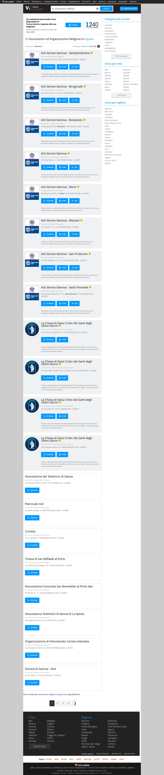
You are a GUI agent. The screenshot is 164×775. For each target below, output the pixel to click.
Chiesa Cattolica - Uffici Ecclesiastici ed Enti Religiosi (57, 329)
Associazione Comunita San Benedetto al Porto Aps (59, 586)
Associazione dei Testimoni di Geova (49, 476)
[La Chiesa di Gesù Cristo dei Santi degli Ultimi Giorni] (32, 329)
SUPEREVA (132, 1)
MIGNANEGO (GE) (52, 593)
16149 (64, 59)
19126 (74, 370)
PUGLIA (107, 143)
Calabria (85, 723)
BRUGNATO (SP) (50, 538)
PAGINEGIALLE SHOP (51, 1)
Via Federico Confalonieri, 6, (52, 332)
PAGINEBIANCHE (74, 1)
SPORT (56, 759)
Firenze (126, 76)
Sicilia (84, 740)
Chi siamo (60, 770)
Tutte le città (121, 95)
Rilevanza (84, 46)
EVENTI (121, 759)
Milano (126, 78)
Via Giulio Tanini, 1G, (49, 93)
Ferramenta (110, 40)
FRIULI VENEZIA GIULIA (113, 123)
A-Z (91, 46)
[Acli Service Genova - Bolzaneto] (32, 126)
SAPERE (78, 759)
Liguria (111, 729)
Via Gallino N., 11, (32, 593)
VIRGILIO (27, 1)
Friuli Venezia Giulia (117, 726)
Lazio (83, 729)
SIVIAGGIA (102, 1)
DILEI (94, 1)
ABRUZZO (108, 109)
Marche (111, 732)
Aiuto (105, 770)
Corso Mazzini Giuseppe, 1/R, (37, 565)
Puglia (84, 738)
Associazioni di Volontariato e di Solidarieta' (54, 157)
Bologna (127, 70)
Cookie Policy (83, 770)
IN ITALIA (105, 759)
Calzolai (108, 28)
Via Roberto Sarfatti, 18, (50, 193)
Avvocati (108, 25)
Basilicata (112, 720)
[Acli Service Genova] (32, 159)
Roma (107, 87)
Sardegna (112, 738)
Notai (107, 45)
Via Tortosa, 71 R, (48, 227)
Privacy (75, 770)
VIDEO (71, 759)
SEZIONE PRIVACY (129, 754)
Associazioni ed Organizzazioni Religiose (37, 480)
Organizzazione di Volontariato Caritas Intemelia (57, 641)
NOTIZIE (49, 759)
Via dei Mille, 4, (31, 675)
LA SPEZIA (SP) (83, 370)
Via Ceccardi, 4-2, (48, 409)
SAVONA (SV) (57, 483)
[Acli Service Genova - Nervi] (32, 193)
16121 (57, 409)
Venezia (108, 90)
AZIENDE (114, 759)
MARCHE (108, 135)
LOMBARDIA (109, 132)
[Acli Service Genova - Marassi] (32, 226)
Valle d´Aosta (88, 746)
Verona (126, 90)
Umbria (111, 743)
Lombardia (86, 732)
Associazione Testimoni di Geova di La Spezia (54, 614)
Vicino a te (38, 46)
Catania (108, 76)
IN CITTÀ (97, 759)
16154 (79, 294)
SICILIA (107, 149)
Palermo (108, 84)
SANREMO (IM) (72, 447)
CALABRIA (108, 114)
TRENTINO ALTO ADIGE (113, 155)
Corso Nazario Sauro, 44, (51, 447)
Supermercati (110, 48)
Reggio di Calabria (130, 84)
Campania (113, 723)
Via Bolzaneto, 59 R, (49, 126)
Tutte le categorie (121, 56)
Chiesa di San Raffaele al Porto (45, 559)
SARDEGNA (109, 146)
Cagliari (126, 73)
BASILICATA (109, 112)
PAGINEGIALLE (37, 1)
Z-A (95, 46)
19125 (42, 620)
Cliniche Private (111, 37)
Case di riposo (110, 34)
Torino (126, 87)
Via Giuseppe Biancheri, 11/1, (53, 294)
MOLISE (107, 137)
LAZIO (107, 126)
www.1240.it (30, 32)
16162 (67, 126)
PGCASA (63, 1)
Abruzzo (85, 720)
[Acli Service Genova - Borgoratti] (32, 92)
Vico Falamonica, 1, (49, 160)
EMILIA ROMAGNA (111, 120)
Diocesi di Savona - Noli (40, 669)
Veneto (111, 746)
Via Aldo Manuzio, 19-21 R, (52, 260)
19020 (41, 538)
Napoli (107, 81)
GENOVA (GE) (72, 59)
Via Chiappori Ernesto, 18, (35, 648)
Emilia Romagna (89, 726)
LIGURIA (82, 59)
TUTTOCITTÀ (86, 1)
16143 (65, 260)
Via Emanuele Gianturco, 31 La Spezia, (56, 370)
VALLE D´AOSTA (110, 161)
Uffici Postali (110, 51)
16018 (41, 593)
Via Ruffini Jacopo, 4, (33, 510)
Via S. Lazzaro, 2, (32, 538)
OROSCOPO (87, 759)
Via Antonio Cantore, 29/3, (51, 59)
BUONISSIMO (122, 1)
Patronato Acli (34, 504)
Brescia (108, 73)
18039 (44, 510)
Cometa (30, 531)
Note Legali (68, 770)
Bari (106, 70)
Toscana (112, 740)
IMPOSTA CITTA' (116, 754)
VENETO (108, 163)
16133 (60, 93)
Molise (84, 735)
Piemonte (112, 735)
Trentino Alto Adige (90, 743)
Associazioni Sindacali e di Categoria (52, 56)
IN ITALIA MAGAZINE (102, 754)
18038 (63, 447)
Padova (126, 81)
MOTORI (64, 759)
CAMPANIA (109, 117)
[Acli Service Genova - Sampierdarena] (32, 59)
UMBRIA (108, 158)
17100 (49, 483)
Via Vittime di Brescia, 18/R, (36, 483)
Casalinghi (109, 31)
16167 (67, 193)
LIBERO (18, 1)
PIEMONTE (108, 140)
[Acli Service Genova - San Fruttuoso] (32, 260)
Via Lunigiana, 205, (32, 620)
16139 (57, 227)
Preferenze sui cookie (95, 770)
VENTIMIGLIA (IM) (54, 510)
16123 (59, 160)
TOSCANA (108, 152)
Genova (108, 78)
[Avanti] (74, 703)
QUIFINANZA (112, 1)
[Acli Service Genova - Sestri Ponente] (32, 293)
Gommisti (108, 42)
